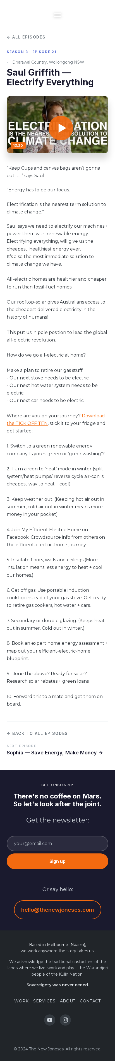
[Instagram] (65, 1020)
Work (21, 1001)
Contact (90, 1001)
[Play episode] (57, 125)
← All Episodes (26, 37)
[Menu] (57, 15)
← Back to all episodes (37, 733)
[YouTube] (49, 1020)
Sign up (57, 861)
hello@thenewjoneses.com (57, 909)
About (68, 1001)
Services (44, 1001)
